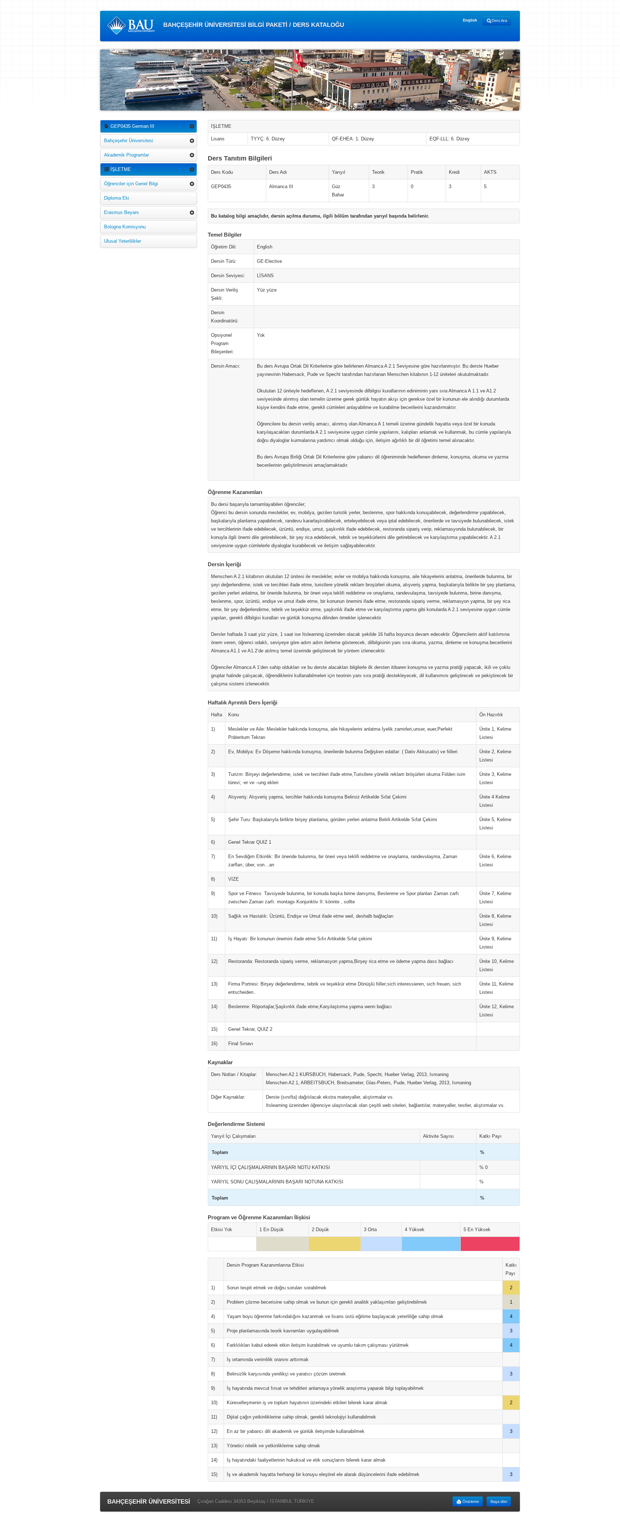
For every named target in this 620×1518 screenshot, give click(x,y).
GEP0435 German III (131, 126)
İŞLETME (120, 169)
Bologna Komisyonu (125, 226)
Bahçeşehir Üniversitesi (128, 140)
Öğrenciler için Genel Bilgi (131, 183)
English (470, 20)
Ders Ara (499, 20)
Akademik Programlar (126, 155)
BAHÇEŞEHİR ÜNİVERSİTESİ (148, 1501)
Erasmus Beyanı (121, 212)
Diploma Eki (116, 198)
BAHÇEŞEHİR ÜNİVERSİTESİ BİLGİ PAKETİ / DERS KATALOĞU (252, 25)
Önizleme (470, 1501)
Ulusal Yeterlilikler (122, 241)
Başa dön (498, 1501)
